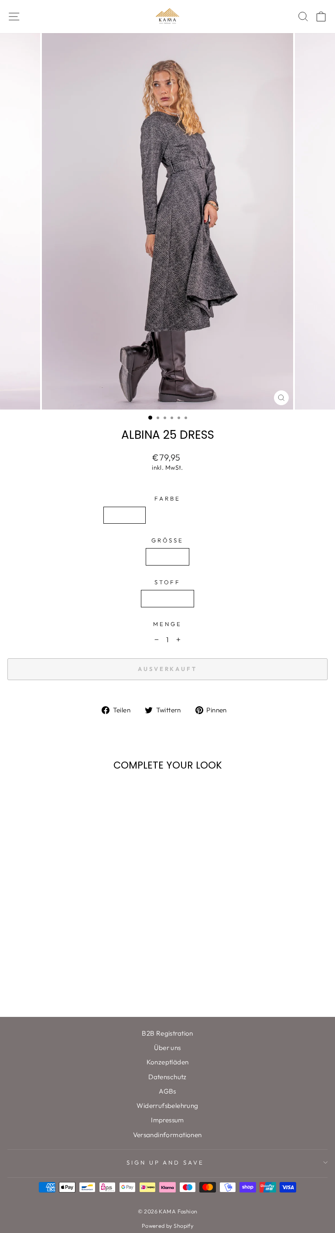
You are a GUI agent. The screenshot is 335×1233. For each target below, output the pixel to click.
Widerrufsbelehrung (167, 1105)
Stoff (167, 582)
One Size (167, 556)
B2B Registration (167, 1033)
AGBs (167, 1091)
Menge (167, 623)
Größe (167, 540)
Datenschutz (167, 1077)
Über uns (167, 1047)
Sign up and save (165, 1162)
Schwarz (124, 515)
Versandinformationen (167, 1135)
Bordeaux (171, 515)
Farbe (167, 498)
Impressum (167, 1120)
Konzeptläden (168, 1062)
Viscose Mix (167, 598)
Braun (215, 515)
